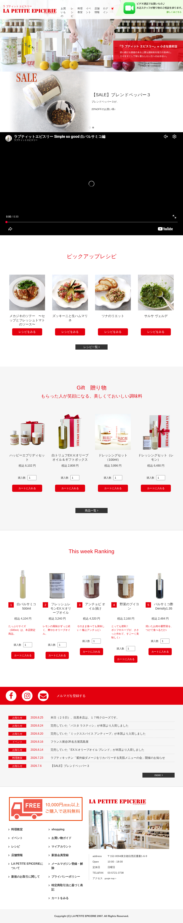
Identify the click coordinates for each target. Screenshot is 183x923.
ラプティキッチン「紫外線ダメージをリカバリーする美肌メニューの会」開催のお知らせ (108, 757)
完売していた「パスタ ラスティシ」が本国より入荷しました (89, 725)
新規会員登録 (60, 855)
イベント (17, 837)
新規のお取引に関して (25, 876)
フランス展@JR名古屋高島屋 (69, 741)
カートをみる (60, 898)
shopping (58, 829)
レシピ (15, 846)
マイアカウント (61, 846)
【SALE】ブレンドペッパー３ (70, 765)
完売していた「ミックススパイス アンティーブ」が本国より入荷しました (98, 733)
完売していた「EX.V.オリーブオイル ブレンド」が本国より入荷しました (97, 749)
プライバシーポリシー (65, 876)
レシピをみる (27, 331)
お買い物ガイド (61, 837)
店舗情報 (17, 855)
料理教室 (17, 829)
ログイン (105, 10)
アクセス (104, 878)
